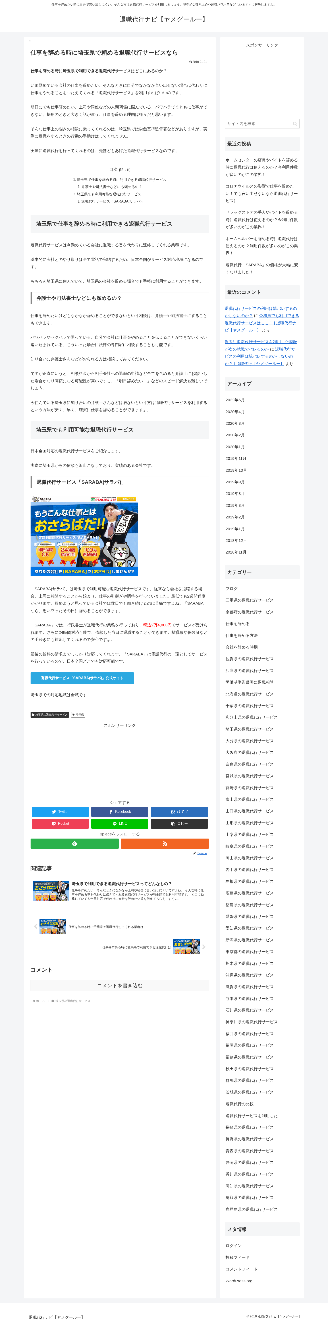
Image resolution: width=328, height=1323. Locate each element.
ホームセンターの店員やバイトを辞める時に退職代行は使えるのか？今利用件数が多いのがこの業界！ (262, 167)
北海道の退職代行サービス (250, 694)
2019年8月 (235, 493)
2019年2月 (235, 517)
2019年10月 (236, 470)
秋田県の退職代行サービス (250, 1069)
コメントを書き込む (120, 985)
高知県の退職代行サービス (250, 1186)
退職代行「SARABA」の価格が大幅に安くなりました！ (262, 268)
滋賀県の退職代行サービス (250, 987)
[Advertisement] (120, 760)
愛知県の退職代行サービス (250, 928)
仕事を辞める (238, 623)
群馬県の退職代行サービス (250, 1080)
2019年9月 (235, 482)
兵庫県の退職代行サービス (250, 670)
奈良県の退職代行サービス (250, 764)
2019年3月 (235, 505)
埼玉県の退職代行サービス (51, 714)
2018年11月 (236, 552)
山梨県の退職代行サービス (250, 834)
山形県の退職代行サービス (250, 823)
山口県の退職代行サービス (250, 811)
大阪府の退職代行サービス (250, 752)
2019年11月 (236, 458)
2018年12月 (236, 540)
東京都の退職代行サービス (250, 951)
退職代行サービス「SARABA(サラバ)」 (113, 201)
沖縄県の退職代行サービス (250, 975)
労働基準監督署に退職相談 (250, 682)
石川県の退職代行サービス (250, 1010)
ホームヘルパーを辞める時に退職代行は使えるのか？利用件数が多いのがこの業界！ (262, 246)
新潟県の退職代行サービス (250, 940)
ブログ (232, 588)
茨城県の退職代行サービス (250, 1092)
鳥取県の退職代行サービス (250, 1197)
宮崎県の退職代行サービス (250, 788)
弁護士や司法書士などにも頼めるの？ (111, 187)
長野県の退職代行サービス (250, 1139)
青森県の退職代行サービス (250, 1151)
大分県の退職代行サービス (250, 741)
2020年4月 (235, 412)
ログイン (234, 1245)
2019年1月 (235, 529)
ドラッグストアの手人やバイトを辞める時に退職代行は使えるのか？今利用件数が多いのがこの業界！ (262, 219)
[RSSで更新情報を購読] (165, 844)
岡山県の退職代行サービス (250, 858)
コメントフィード (242, 1269)
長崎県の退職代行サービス (250, 1127)
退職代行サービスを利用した (252, 1116)
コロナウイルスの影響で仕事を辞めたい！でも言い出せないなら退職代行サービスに (262, 193)
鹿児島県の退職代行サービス (252, 1209)
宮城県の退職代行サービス (250, 776)
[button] (179, 824)
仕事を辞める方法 (242, 635)
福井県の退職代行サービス (250, 1033)
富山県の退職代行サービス (250, 799)
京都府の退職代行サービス (250, 612)
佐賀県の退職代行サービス (250, 659)
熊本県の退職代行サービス (250, 998)
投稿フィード (238, 1257)
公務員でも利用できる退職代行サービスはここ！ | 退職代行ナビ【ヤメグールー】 (262, 322)
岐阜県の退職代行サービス (250, 846)
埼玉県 (80, 714)
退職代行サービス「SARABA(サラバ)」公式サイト (82, 678)
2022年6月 (235, 400)
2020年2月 (235, 435)
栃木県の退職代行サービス (250, 963)
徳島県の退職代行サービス (250, 905)
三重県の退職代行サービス (250, 600)
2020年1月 (235, 447)
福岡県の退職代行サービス (250, 1045)
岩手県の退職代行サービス (250, 869)
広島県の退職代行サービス (250, 893)
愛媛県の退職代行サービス (250, 916)
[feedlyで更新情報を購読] (75, 844)
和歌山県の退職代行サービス (252, 717)
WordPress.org (239, 1281)
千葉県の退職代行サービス (250, 706)
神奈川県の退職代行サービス (252, 1022)
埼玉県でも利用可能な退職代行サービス (109, 194)
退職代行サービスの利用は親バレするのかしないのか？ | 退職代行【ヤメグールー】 (262, 356)
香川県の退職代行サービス (250, 1174)
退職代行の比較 (240, 1104)
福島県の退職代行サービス (250, 1057)
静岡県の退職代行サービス (250, 1162)
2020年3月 (235, 423)
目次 (113, 169)
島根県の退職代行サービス (250, 881)
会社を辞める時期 (242, 647)
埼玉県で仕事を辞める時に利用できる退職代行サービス (121, 180)
